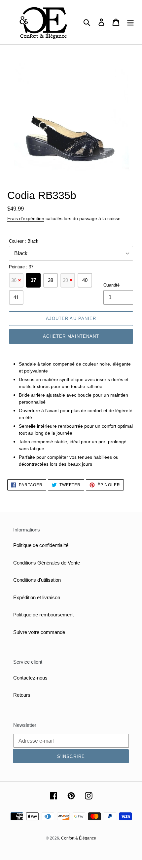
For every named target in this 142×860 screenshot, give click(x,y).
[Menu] (130, 22)
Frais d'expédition (25, 218)
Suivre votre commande (39, 632)
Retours (21, 695)
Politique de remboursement (43, 614)
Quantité (111, 285)
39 (68, 280)
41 (16, 297)
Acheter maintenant (71, 336)
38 (50, 280)
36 (16, 280)
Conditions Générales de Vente (46, 563)
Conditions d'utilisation (37, 580)
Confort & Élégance (78, 838)
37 (33, 280)
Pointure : (21, 266)
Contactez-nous (30, 678)
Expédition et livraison (36, 597)
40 (85, 280)
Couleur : (23, 241)
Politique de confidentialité (40, 545)
